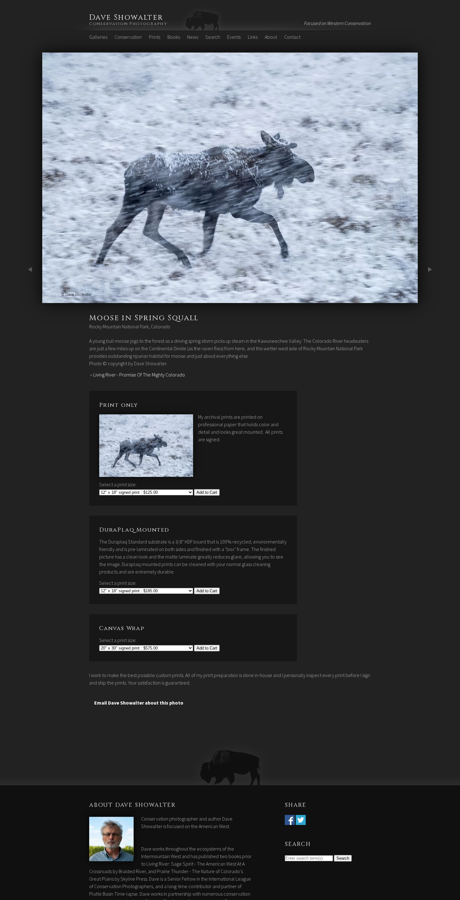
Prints (154, 37)
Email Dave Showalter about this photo (138, 703)
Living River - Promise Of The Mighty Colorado (139, 375)
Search (212, 37)
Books (173, 37)
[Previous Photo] (31, 299)
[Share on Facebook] (290, 821)
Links (253, 37)
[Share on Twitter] (301, 821)
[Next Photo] (230, 299)
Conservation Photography (128, 24)
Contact (292, 37)
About (271, 37)
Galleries (98, 37)
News (192, 37)
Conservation (128, 37)
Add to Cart (207, 492)
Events (234, 37)
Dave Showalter (126, 18)
